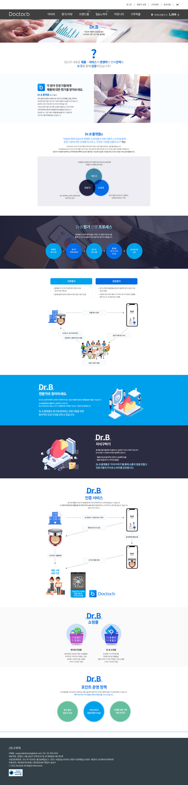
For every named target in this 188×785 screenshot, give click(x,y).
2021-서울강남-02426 (59, 759)
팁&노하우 (101, 14)
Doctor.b (19, 14)
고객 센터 (155, 4)
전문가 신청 (141, 4)
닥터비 (51, 14)
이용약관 (12, 762)
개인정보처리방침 (24, 762)
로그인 (129, 4)
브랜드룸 (84, 14)
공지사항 (167, 4)
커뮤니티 (119, 14)
